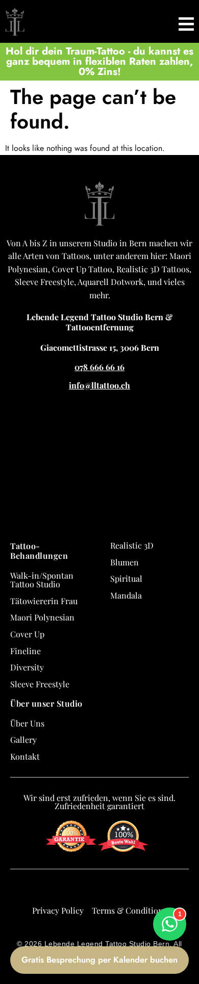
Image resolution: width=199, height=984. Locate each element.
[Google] (53, 890)
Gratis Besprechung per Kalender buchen (99, 959)
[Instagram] (90, 890)
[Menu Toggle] (186, 21)
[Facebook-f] (72, 890)
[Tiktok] (109, 890)
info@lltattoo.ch (99, 385)
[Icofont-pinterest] (145, 890)
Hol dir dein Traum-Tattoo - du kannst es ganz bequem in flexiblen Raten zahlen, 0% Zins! (99, 61)
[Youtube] (127, 890)
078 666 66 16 (99, 366)
